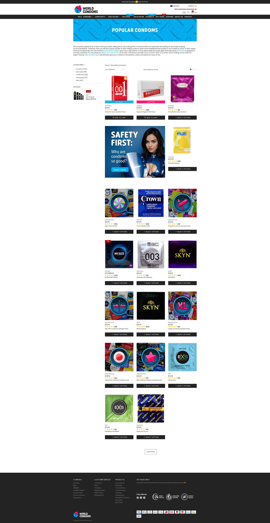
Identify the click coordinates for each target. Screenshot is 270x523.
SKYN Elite (171, 277)
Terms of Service (79, 495)
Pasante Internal (173, 163)
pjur (87, 95)
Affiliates (76, 488)
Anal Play (118, 493)
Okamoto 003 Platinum (144, 277)
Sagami (139, 106)
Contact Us (98, 483)
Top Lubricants (120, 490)
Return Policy (98, 493)
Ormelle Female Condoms (177, 112)
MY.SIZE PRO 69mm (111, 277)
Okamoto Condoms (122, 497)
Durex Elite (180, 51)
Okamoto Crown (142, 431)
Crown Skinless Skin (143, 226)
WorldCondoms (86, 9)
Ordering (97, 488)
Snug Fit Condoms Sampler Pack (179, 226)
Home (107, 65)
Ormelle (171, 106)
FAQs (96, 485)
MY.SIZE (107, 271)
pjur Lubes (118, 500)
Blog (74, 485)
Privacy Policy (78, 493)
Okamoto (108, 106)
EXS (169, 374)
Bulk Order (119, 502)
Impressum (77, 497)
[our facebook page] (141, 498)
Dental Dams (119, 495)
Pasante (171, 157)
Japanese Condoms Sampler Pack (117, 380)
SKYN (170, 271)
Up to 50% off (119, 483)
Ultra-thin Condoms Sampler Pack (116, 329)
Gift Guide (118, 485)
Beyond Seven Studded (110, 51)
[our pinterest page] (144, 498)
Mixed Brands (109, 220)
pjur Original (90, 97)
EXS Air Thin (172, 380)
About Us (76, 483)
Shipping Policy (99, 490)
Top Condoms (120, 488)
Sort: (106, 69)
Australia (176, 6)
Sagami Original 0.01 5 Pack (146, 112)
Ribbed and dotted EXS (109, 53)
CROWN (139, 220)
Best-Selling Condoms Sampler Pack (149, 380)
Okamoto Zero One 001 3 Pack (115, 112)
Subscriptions (99, 495)
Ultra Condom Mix (91, 55)
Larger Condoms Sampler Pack (179, 329)
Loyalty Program (78, 490)
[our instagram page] (138, 498)
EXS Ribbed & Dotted (112, 431)
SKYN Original (141, 329)
